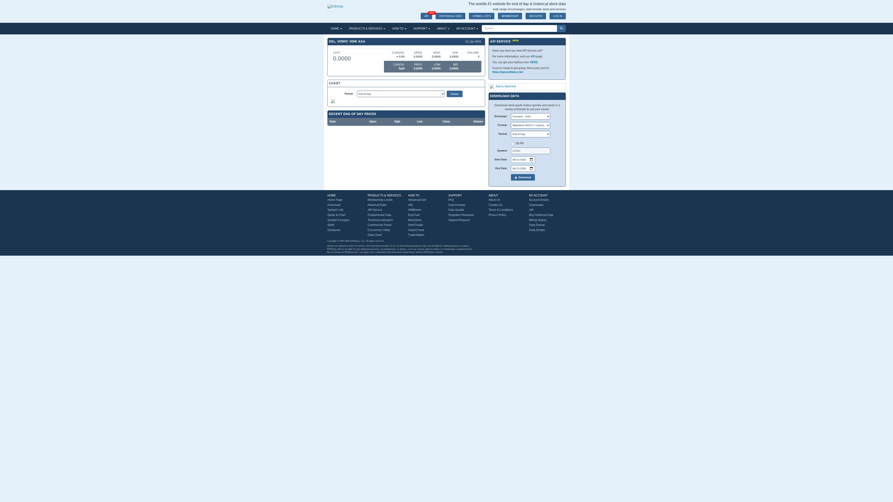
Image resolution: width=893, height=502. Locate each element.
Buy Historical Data (541, 215)
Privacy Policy (497, 215)
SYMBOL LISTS (482, 16)
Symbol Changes (338, 220)
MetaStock (414, 220)
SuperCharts (416, 230)
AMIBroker (414, 209)
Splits (330, 225)
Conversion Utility (379, 230)
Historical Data (377, 205)
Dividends (333, 230)
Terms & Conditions (501, 209)
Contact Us (496, 205)
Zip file (520, 143)
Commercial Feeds (380, 225)
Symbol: (502, 150)
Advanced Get (417, 199)
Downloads (536, 205)
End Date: (501, 168)
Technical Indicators (380, 220)
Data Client (375, 235)
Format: (502, 125)
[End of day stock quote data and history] (335, 4)
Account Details (539, 199)
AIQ (410, 205)
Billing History (537, 220)
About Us (494, 199)
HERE (534, 62)
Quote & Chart (336, 215)
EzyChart (414, 215)
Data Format (537, 225)
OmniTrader (415, 225)
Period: (349, 93)
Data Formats (456, 205)
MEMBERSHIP (510, 16)
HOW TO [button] (398, 28)
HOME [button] (335, 28)
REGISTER (535, 16)
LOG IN (557, 16)
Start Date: (500, 159)
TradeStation (416, 235)
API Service (375, 209)
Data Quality (456, 209)
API (428, 15)
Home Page (335, 199)
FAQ (451, 199)
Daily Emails (537, 230)
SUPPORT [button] (420, 28)
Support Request (459, 220)
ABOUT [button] (442, 28)
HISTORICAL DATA (450, 16)
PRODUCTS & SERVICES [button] (366, 28)
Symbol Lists (335, 209)
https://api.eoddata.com (507, 72)
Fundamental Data (379, 215)
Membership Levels (380, 199)
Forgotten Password (461, 215)
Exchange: (500, 116)
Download (524, 177)
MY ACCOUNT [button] (466, 28)
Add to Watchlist (506, 86)
